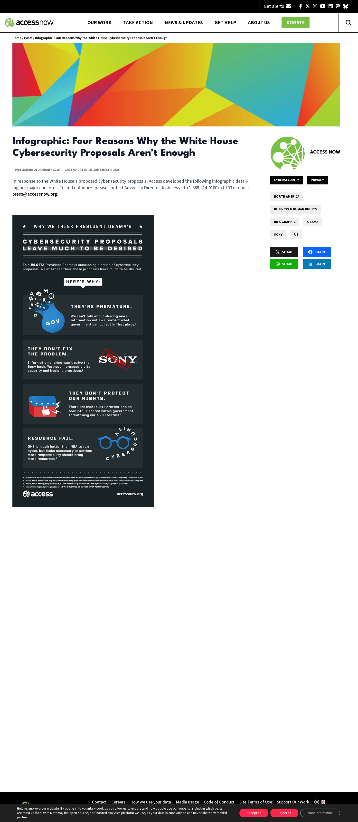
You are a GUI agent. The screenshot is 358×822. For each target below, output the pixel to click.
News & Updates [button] (184, 22)
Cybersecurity (286, 180)
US (296, 234)
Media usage (187, 802)
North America (286, 196)
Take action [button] (138, 22)
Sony (278, 234)
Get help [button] (225, 22)
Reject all (284, 813)
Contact (99, 802)
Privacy (317, 180)
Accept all (254, 813)
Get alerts (274, 6)
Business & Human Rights (295, 209)
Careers (118, 802)
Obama (312, 222)
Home (16, 38)
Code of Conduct (219, 802)
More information (320, 813)
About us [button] (259, 22)
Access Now (325, 152)
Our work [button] (99, 22)
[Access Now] (287, 153)
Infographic (284, 222)
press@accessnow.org (34, 194)
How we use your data (150, 802)
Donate (295, 22)
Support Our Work (293, 802)
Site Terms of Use (255, 802)
